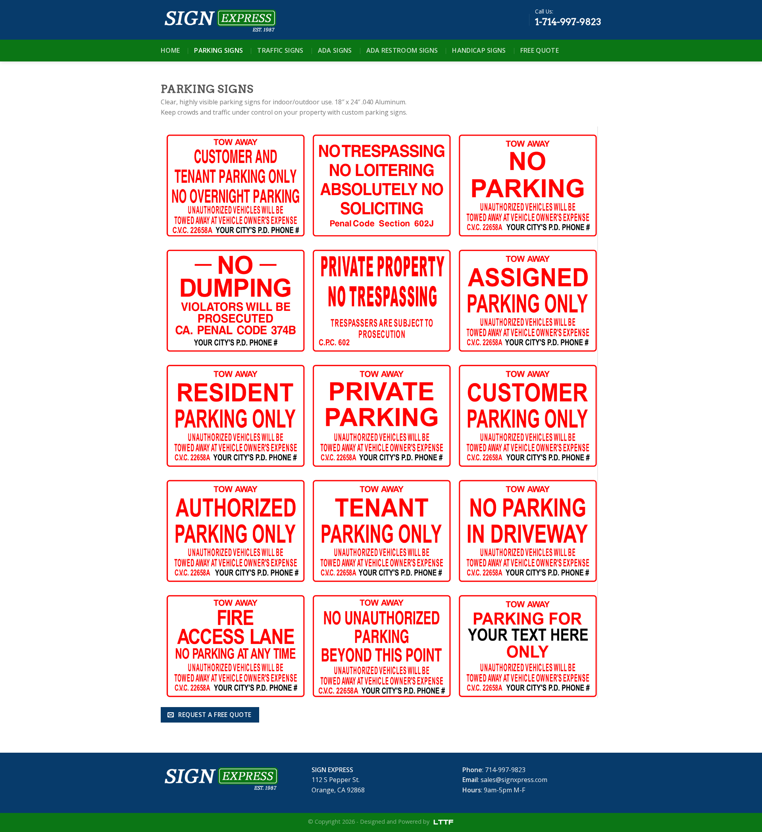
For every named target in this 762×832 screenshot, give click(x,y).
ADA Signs (335, 50)
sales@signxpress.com (514, 779)
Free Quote (539, 50)
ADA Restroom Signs (402, 50)
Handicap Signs (479, 50)
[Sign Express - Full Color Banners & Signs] (219, 20)
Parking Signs (218, 50)
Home (170, 50)
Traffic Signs (280, 50)
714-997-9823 (505, 769)
